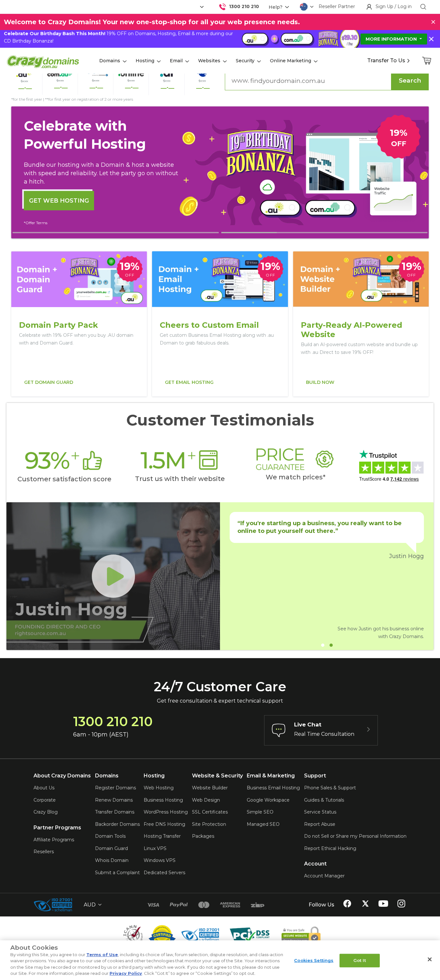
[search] (423, 6)
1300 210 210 (244, 6)
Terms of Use (102, 954)
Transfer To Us (386, 60)
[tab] (116, 232)
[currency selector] (201, 7)
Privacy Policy (126, 973)
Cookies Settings (313, 960)
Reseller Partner (337, 6)
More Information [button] (392, 39)
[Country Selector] (304, 7)
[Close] (430, 959)
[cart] (427, 60)
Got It (359, 960)
